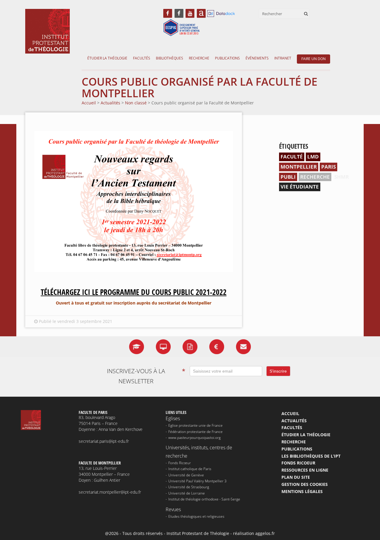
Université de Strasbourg (188, 486)
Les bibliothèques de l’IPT (311, 456)
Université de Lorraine (186, 493)
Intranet (282, 58)
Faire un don (313, 58)
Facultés (141, 58)
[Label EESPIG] (182, 28)
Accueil (290, 413)
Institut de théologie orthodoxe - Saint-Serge (204, 499)
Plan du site (295, 477)
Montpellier (299, 166)
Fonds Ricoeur (298, 463)
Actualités (294, 420)
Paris (328, 166)
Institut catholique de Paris (189, 468)
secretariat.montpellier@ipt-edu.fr (110, 492)
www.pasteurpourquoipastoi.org (194, 437)
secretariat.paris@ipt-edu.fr (104, 441)
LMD (313, 156)
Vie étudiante (300, 186)
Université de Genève (186, 475)
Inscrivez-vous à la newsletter (146, 376)
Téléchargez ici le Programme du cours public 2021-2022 (134, 292)
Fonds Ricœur (179, 462)
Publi (288, 176)
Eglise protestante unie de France (195, 425)
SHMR (341, 176)
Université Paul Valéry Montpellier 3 (197, 481)
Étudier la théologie (107, 58)
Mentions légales (302, 491)
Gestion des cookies (304, 484)
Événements (257, 58)
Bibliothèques (169, 58)
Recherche (199, 58)
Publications (227, 58)
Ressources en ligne (304, 470)
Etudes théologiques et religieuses (196, 516)
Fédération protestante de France (195, 431)
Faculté (292, 156)
